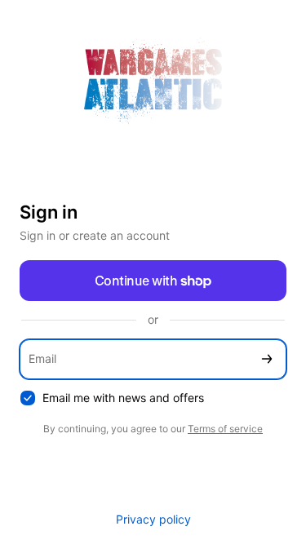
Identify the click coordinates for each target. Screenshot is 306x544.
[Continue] (267, 359)
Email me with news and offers (123, 398)
